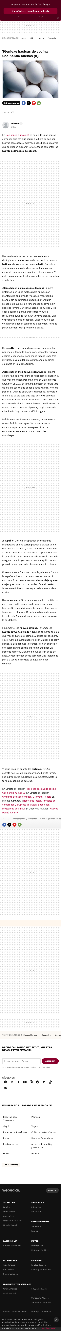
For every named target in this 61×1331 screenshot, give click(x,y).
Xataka (6, 1207)
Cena (23, 38)
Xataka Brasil (9, 1293)
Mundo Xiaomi (10, 1225)
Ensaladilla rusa (30, 1035)
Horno (6, 1153)
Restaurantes (10, 1144)
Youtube (25, 1081)
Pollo (6, 1138)
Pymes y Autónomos (41, 1269)
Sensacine (36, 1226)
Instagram (31, 1081)
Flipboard (34, 103)
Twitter (29, 103)
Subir (50, 1190)
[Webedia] (11, 1192)
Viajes (34, 1126)
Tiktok (50, 1081)
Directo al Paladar (12, 1245)
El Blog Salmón (38, 1265)
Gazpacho (52, 38)
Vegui (6, 1126)
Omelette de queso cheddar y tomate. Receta (26, 796)
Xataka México (10, 1289)
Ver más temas (11, 1165)
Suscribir (50, 1061)
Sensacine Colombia (41, 1302)
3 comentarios (12, 103)
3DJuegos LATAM (39, 1289)
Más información (48, 1328)
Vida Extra (36, 1211)
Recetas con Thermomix (10, 1119)
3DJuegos (36, 1207)
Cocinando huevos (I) (18, 135)
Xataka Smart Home (13, 1221)
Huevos (35, 1153)
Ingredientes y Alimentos (25, 819)
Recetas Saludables (42, 1138)
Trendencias (9, 1265)
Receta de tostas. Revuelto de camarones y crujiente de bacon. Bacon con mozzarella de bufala (28, 804)
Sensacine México (40, 1298)
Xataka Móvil (9, 1211)
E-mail (39, 103)
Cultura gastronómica (43, 1132)
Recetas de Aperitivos (15, 1132)
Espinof (35, 1231)
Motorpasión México (41, 1311)
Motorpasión (37, 1245)
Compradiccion (10, 1274)
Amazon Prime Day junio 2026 (41, 1146)
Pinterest (37, 1081)
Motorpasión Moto (40, 1250)
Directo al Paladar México (15, 1311)
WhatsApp (5, 1081)
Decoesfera (8, 1269)
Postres (35, 1117)
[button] (16, 123)
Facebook (24, 103)
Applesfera (8, 1216)
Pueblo (40, 38)
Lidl (31, 38)
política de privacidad (40, 1067)
